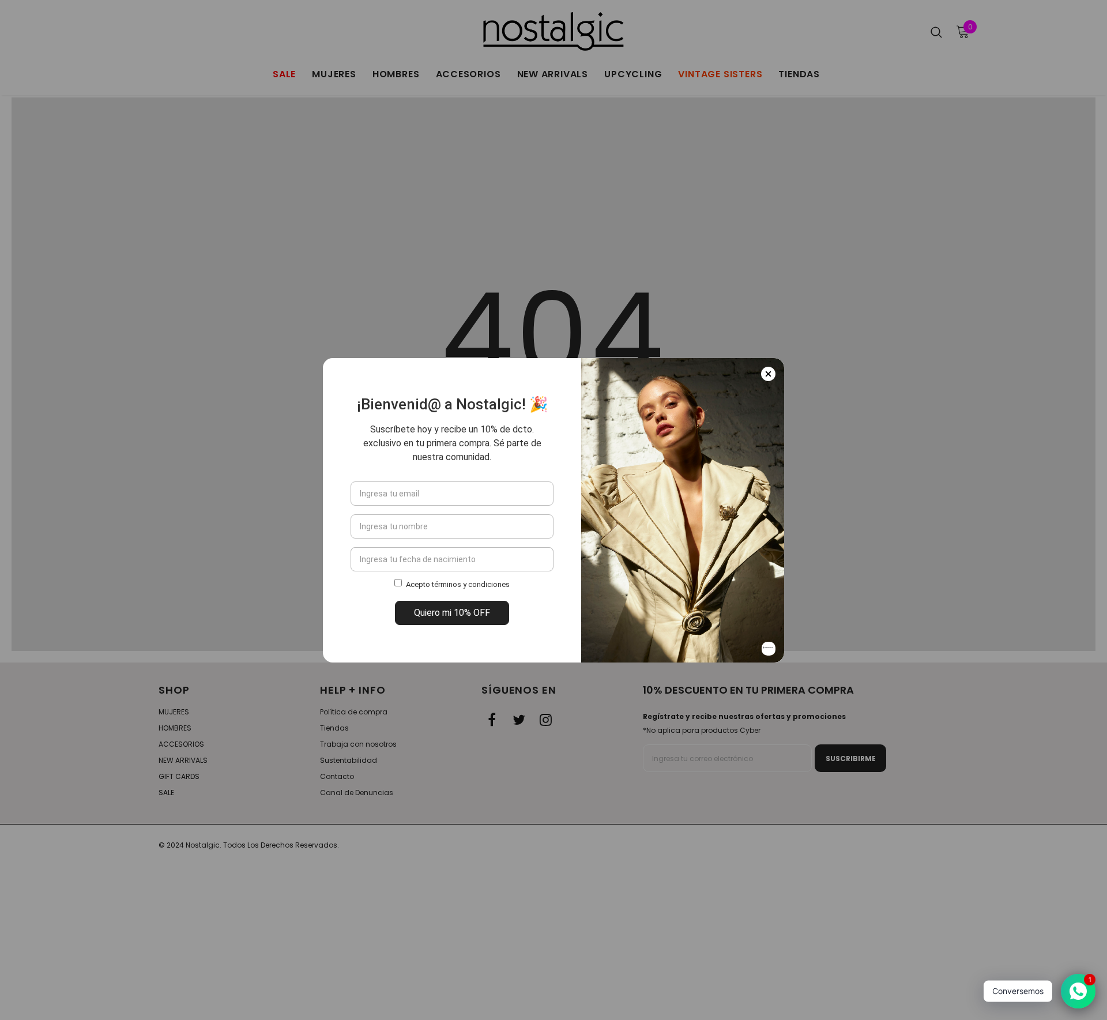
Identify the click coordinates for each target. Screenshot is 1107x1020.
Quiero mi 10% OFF (452, 612)
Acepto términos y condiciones (458, 584)
